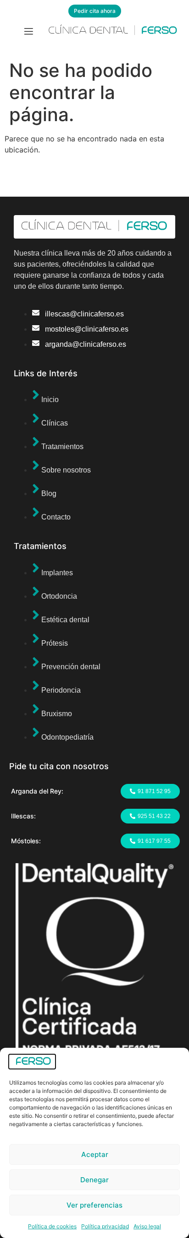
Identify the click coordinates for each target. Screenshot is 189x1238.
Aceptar (94, 1154)
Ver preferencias (94, 1205)
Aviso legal (147, 1226)
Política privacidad (105, 1226)
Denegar (94, 1179)
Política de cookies (52, 1226)
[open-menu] (28, 32)
